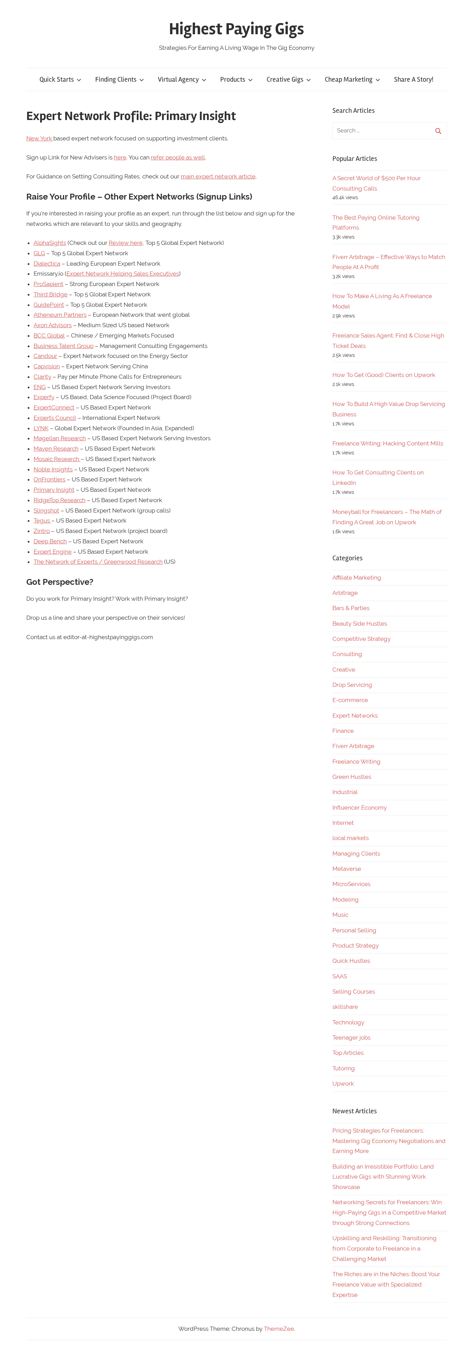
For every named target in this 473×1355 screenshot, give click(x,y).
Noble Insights (53, 469)
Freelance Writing (356, 761)
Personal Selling (354, 930)
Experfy (44, 397)
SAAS (339, 976)
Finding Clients (115, 79)
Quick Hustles (351, 960)
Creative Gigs (285, 79)
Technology (348, 1022)
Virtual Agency (178, 79)
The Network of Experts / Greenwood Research (98, 561)
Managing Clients (356, 853)
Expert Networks (355, 715)
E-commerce (350, 700)
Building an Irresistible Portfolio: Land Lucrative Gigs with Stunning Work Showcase (383, 1177)
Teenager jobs (351, 1037)
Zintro (42, 530)
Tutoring (343, 1068)
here (120, 157)
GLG (39, 253)
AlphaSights (50, 242)
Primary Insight (54, 489)
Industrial (345, 792)
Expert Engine (53, 551)
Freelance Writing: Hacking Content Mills (387, 443)
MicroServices (351, 884)
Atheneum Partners (60, 314)
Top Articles (348, 1052)
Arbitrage (345, 592)
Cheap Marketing (349, 79)
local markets (350, 838)
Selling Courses (353, 991)
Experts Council (55, 417)
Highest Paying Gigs (236, 29)
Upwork (343, 1083)
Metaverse (346, 868)
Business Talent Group (63, 345)
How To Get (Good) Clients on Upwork (383, 374)
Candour (45, 355)
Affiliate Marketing (356, 577)
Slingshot (46, 510)
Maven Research (56, 448)
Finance (343, 730)
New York (39, 138)
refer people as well (178, 157)
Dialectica (47, 263)
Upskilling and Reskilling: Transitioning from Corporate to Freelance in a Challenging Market (384, 1248)
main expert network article (218, 176)
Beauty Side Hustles (359, 623)
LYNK (41, 428)
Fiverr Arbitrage (353, 746)
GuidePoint (49, 304)
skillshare (345, 1006)
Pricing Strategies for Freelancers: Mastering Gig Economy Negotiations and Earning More (389, 1141)
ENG (40, 387)
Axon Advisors (53, 325)
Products (232, 79)
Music (340, 914)
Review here (126, 242)
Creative (343, 669)
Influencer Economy (359, 807)
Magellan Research (60, 438)
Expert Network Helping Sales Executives (122, 273)
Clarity (42, 376)
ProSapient (48, 283)
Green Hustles (351, 776)
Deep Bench (50, 541)
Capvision (47, 366)
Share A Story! (414, 79)
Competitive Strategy (361, 638)
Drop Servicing (352, 684)
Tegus (42, 520)
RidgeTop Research (60, 500)
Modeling (345, 899)
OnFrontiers (49, 479)
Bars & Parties (350, 608)
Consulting (347, 654)
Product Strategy (355, 945)
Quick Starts (56, 79)
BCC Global (49, 335)
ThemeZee (279, 1328)
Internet (343, 822)
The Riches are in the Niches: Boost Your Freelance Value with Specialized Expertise (386, 1284)
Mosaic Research (57, 458)
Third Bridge (51, 294)
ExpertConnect (54, 407)
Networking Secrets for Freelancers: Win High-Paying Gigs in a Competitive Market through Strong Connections (389, 1212)
